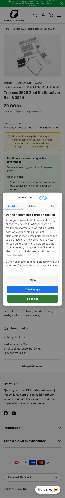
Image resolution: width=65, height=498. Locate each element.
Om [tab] (52, 206)
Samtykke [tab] (12, 206)
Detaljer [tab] (32, 206)
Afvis (32, 279)
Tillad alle (32, 298)
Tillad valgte (32, 289)
